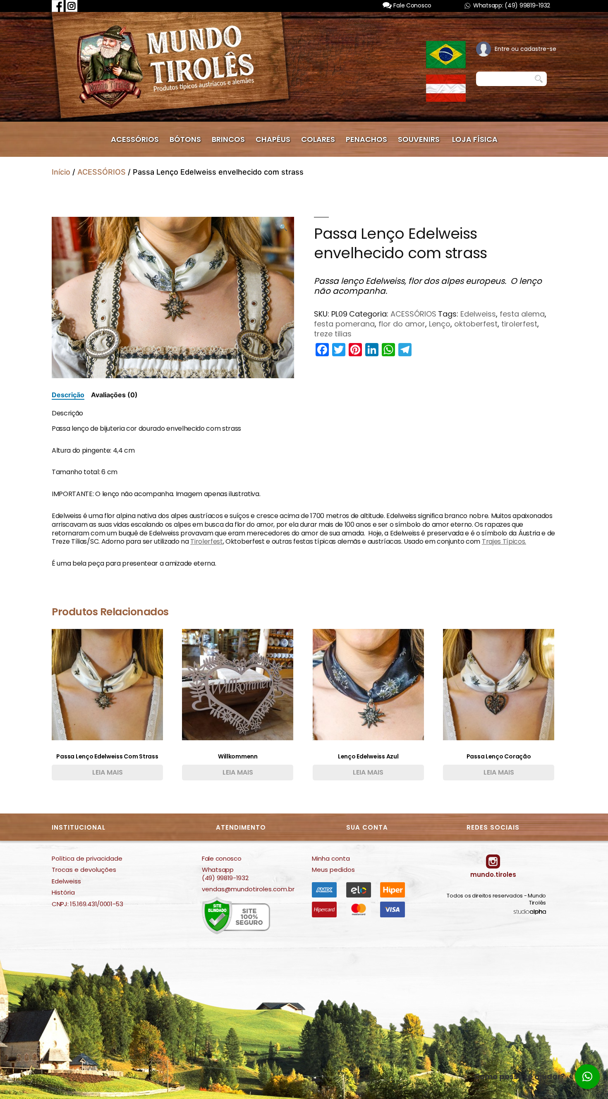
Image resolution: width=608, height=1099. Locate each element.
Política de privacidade (87, 858)
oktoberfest (476, 324)
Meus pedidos (333, 870)
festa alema (522, 314)
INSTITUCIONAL (78, 827)
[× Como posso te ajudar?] (587, 1076)
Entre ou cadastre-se (525, 49)
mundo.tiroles (493, 874)
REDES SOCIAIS (493, 827)
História (63, 892)
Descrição (68, 395)
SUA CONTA (367, 827)
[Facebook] (58, 5)
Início (61, 172)
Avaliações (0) (114, 395)
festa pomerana (344, 324)
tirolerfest (519, 324)
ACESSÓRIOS (101, 172)
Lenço (439, 324)
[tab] (68, 395)
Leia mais (107, 772)
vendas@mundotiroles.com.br (248, 889)
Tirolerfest (206, 541)
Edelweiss (478, 314)
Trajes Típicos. (504, 541)
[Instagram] (71, 5)
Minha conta (331, 858)
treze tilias (333, 334)
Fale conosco (221, 858)
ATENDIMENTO (241, 827)
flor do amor (401, 324)
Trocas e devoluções (84, 870)
